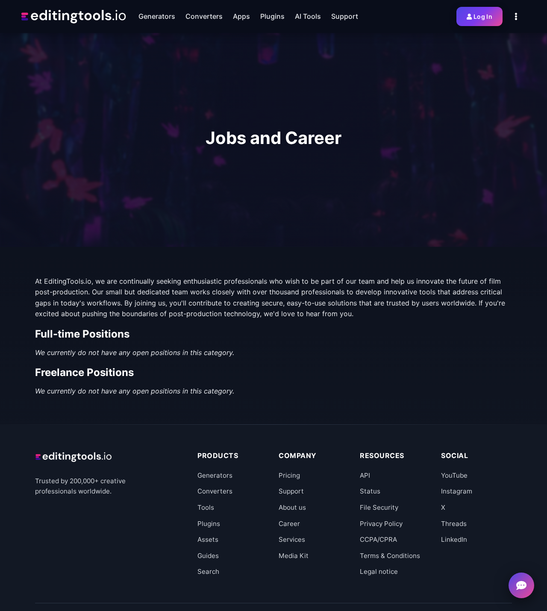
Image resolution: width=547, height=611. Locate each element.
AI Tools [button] (308, 16)
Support (291, 491)
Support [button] (344, 16)
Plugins (208, 524)
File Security (379, 507)
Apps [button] (241, 16)
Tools (205, 507)
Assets (207, 539)
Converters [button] (204, 16)
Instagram (456, 491)
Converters (214, 491)
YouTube (454, 475)
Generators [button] (156, 16)
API (365, 475)
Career (289, 524)
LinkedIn (454, 539)
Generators (214, 475)
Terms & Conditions (390, 556)
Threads (454, 524)
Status (370, 491)
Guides (208, 556)
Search (208, 571)
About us (292, 507)
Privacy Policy (381, 524)
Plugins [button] (272, 16)
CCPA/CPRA (378, 539)
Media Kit (294, 556)
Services (292, 539)
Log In (482, 16)
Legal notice (379, 571)
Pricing (289, 475)
